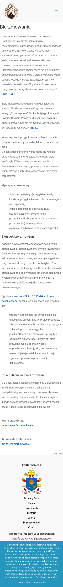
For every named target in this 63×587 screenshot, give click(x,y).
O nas (31, 527)
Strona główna (32, 498)
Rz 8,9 (34, 127)
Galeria (31, 517)
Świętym (30, 425)
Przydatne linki (31, 522)
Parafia (32, 503)
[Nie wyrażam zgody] (59, 563)
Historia (31, 513)
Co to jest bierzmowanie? (16, 444)
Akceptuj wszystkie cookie (32, 582)
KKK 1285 (8, 94)
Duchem (20, 425)
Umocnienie (8, 425)
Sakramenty (31, 508)
